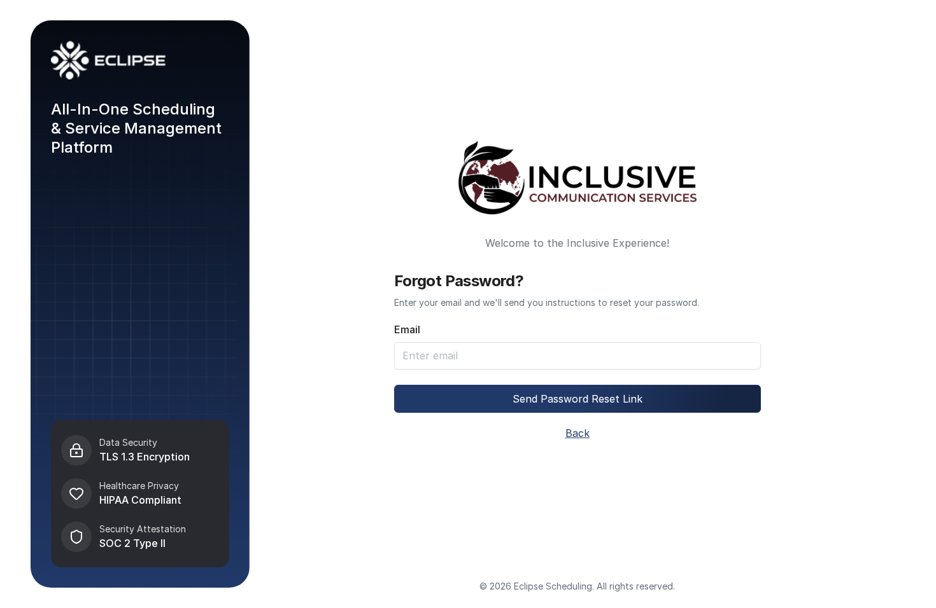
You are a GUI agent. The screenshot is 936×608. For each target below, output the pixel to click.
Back (577, 433)
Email (407, 329)
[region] (140, 493)
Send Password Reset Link (577, 398)
